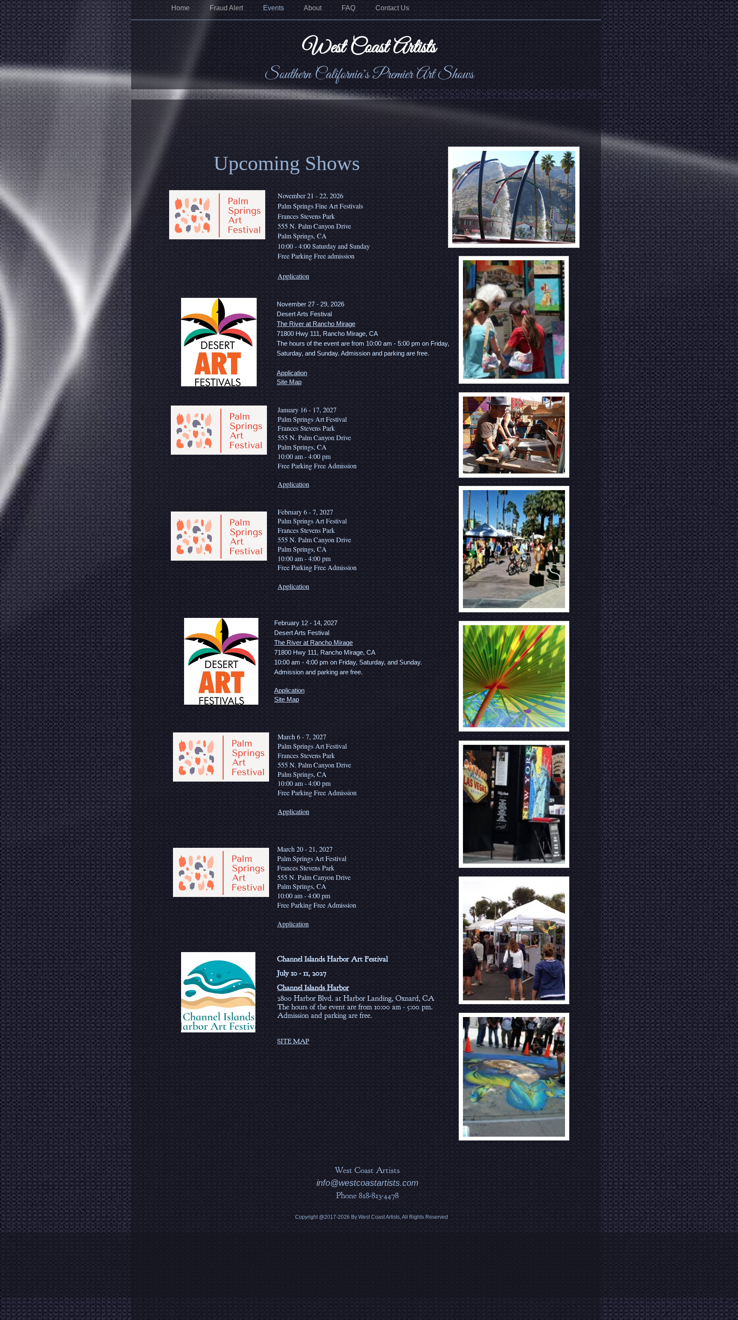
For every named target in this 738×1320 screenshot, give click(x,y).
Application (293, 483)
